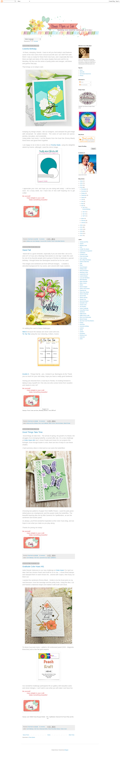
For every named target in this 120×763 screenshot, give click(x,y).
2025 (81, 183)
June (82, 201)
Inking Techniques (84, 270)
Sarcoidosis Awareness (85, 73)
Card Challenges (36, 241)
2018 (81, 233)
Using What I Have (84, 310)
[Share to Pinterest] (54, 239)
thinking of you (83, 335)
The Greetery (83, 306)
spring (81, 329)
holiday (81, 322)
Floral (52, 241)
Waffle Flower (83, 313)
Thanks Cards (64, 728)
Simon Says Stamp (84, 292)
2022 (81, 225)
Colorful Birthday (29, 49)
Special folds (83, 295)
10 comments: (42, 421)
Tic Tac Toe (26, 334)
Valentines (82, 311)
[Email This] (47, 239)
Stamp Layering (83, 297)
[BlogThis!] (49, 239)
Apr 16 (84, 213)
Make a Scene (52, 423)
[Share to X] (51, 239)
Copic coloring (83, 258)
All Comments (83, 85)
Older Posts (71, 735)
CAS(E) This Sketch (84, 249)
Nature (48, 557)
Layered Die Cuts (43, 557)
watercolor (82, 337)
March (83, 218)
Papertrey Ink (83, 290)
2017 (81, 235)
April (82, 205)
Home (48, 735)
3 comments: (42, 239)
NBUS (24, 332)
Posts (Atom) (32, 737)
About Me (82, 72)
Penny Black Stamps (55, 728)
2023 (81, 187)
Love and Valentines (85, 277)
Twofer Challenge (84, 308)
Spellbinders (53, 557)
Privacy (81, 75)
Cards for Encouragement (86, 251)
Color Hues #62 (30, 440)
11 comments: (42, 726)
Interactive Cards (84, 272)
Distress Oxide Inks (84, 261)
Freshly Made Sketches (59, 241)
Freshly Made (56, 145)
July (82, 199)
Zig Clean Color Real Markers (87, 320)
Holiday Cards (83, 268)
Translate (35, 41)
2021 (81, 227)
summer (82, 331)
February (83, 220)
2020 (81, 229)
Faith (81, 263)
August (83, 197)
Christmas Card (83, 254)
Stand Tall (26, 250)
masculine (82, 324)
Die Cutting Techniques (85, 259)
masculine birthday (84, 326)
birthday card (29, 241)
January (83, 222)
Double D (25, 374)
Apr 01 (84, 216)
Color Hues (36, 557)
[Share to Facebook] (52, 239)
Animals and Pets (30, 423)
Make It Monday (83, 281)
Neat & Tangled (83, 286)
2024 (81, 185)
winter (81, 338)
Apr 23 (84, 207)
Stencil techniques (59, 423)
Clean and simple (84, 256)
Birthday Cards (37, 423)
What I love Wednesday (85, 317)
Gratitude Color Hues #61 (33, 566)
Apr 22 (84, 211)
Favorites (49, 241)
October (83, 193)
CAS (81, 247)
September (84, 195)
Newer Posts (26, 735)
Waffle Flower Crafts (84, 315)
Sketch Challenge (84, 294)
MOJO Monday (83, 279)
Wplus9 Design (67, 423)
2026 (81, 181)
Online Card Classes (85, 288)
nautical (82, 328)
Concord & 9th (43, 241)
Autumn (81, 243)
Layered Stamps (84, 276)
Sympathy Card (83, 303)
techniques (82, 333)
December (84, 189)
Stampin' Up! (83, 299)
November (84, 191)
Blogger (66, 750)
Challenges (82, 252)
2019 (81, 231)
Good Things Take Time (32, 432)
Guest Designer (83, 267)
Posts (81, 82)
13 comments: (42, 555)
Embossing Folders (43, 728)
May (82, 203)
